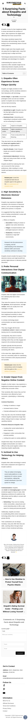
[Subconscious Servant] (14, 3)
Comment (20, 653)
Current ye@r (5, 628)
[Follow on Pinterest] (4, 690)
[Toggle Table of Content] (23, 73)
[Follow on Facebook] (4, 686)
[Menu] (3, 3)
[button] (25, 717)
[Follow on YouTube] (4, 693)
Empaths (14, 21)
